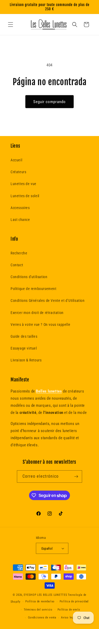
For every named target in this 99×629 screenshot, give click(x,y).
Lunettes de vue (23, 184)
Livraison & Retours (26, 360)
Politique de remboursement (33, 289)
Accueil (16, 160)
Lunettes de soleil (25, 196)
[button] (10, 24)
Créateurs (18, 172)
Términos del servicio (38, 609)
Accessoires (20, 208)
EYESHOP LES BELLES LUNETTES (45, 595)
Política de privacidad (74, 601)
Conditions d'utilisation (29, 277)
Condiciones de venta (42, 617)
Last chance (20, 219)
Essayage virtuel (24, 348)
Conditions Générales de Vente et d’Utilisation (48, 300)
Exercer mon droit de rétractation (37, 313)
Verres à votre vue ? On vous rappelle (40, 324)
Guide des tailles (24, 336)
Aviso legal (68, 617)
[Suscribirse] (76, 476)
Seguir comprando (49, 101)
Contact (17, 265)
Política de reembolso (40, 601)
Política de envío (69, 609)
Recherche (19, 253)
